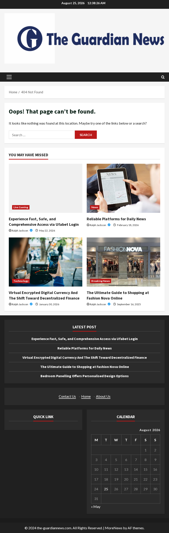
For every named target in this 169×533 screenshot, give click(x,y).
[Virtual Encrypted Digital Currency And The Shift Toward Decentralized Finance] (45, 262)
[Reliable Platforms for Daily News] (123, 188)
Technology (20, 281)
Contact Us (67, 396)
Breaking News (100, 281)
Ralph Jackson (20, 230)
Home (86, 396)
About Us (103, 396)
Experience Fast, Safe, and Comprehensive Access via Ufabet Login (84, 338)
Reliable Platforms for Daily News (116, 218)
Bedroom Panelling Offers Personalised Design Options (84, 376)
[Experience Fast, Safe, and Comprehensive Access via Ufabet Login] (45, 188)
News (94, 207)
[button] (9, 77)
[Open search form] (163, 77)
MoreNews (113, 528)
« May (95, 506)
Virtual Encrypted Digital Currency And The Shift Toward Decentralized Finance (84, 357)
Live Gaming (20, 207)
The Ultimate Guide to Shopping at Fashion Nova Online (84, 366)
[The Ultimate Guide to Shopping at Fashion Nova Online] (123, 262)
